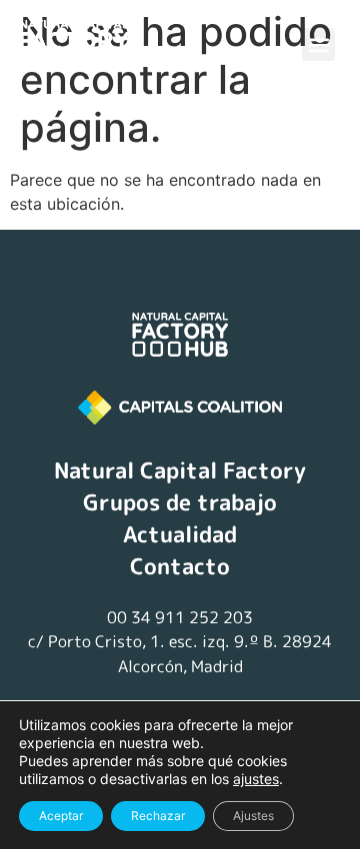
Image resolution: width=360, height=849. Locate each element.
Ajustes (253, 815)
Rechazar (158, 815)
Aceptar (61, 815)
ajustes (256, 778)
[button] (318, 44)
